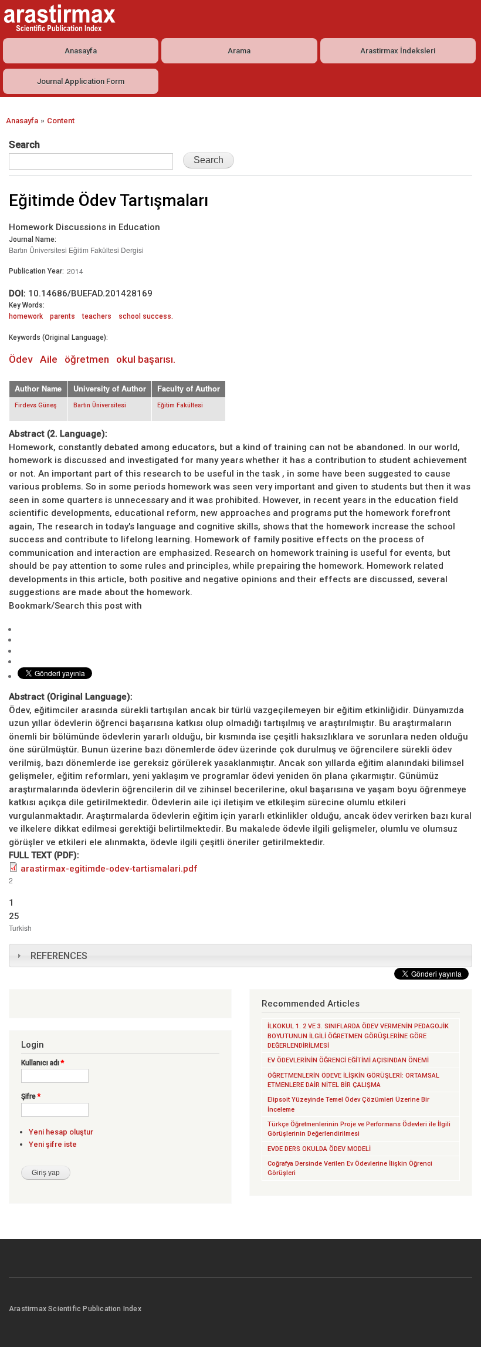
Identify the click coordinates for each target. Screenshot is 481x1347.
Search (24, 144)
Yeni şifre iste (53, 1144)
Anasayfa (81, 50)
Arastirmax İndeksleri (397, 50)
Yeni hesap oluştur (61, 1131)
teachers (96, 316)
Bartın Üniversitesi (99, 405)
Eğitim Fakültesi (180, 405)
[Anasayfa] (58, 18)
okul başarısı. (145, 359)
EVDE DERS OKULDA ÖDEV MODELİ (319, 1149)
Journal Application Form (80, 81)
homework (26, 316)
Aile (48, 359)
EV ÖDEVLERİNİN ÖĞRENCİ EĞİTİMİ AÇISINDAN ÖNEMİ (348, 1060)
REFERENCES (59, 955)
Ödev (21, 359)
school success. (145, 316)
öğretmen (87, 359)
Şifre (30, 1096)
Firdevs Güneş (35, 405)
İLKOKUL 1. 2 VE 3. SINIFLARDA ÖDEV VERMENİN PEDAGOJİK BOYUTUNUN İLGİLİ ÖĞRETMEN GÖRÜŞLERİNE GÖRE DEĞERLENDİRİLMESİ (358, 1035)
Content (60, 120)
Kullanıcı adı (42, 1063)
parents (62, 316)
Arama (239, 50)
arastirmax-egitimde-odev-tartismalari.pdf (109, 868)
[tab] (240, 955)
